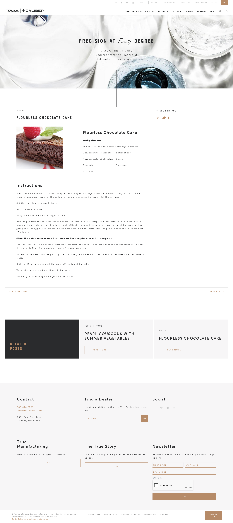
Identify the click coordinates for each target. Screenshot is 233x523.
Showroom (170, 3)
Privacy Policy (111, 514)
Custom (189, 11)
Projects (163, 11)
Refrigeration (134, 11)
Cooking (150, 11)
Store (143, 3)
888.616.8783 (25, 407)
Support (201, 11)
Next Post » (217, 292)
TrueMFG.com (94, 514)
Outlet (154, 3)
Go (48, 463)
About (213, 11)
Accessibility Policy (130, 514)
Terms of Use (150, 514)
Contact (185, 3)
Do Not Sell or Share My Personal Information (30, 519)
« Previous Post (19, 292)
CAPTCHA (157, 478)
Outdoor (177, 11)
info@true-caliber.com (29, 410)
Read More (100, 350)
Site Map (164, 514)
